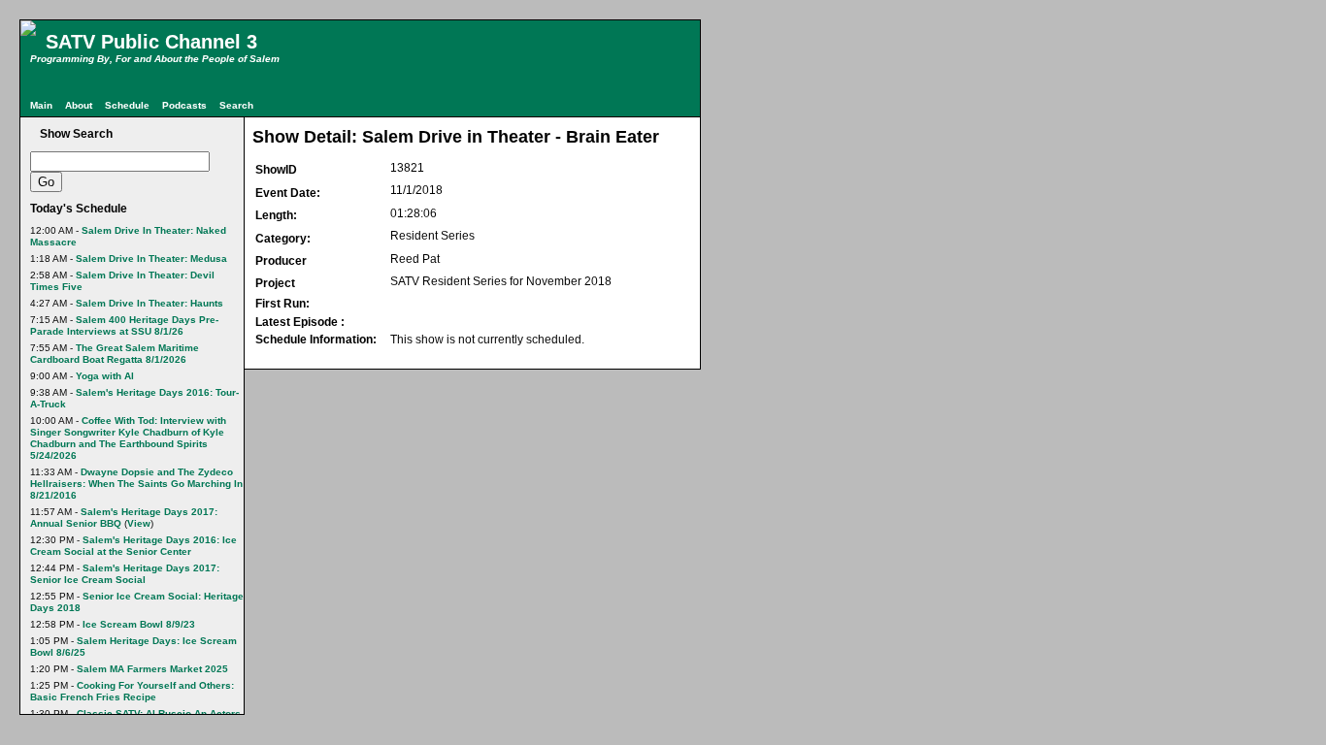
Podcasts (184, 105)
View (138, 523)
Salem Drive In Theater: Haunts (149, 303)
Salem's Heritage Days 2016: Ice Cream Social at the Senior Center (133, 545)
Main (41, 105)
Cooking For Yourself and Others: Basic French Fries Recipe (132, 691)
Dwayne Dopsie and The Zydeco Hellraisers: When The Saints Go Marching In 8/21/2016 (136, 484)
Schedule (127, 105)
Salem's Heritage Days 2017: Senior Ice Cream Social (124, 574)
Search (236, 105)
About (78, 105)
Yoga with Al (105, 376)
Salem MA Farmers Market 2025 (152, 669)
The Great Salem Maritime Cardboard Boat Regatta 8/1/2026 (114, 353)
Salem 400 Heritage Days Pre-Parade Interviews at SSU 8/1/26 (124, 325)
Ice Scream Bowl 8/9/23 (139, 624)
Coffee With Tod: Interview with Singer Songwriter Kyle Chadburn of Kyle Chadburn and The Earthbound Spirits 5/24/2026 (128, 438)
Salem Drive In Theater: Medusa (151, 258)
